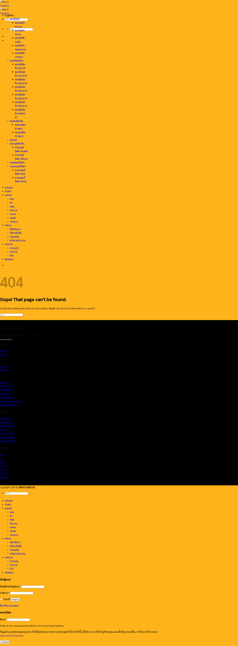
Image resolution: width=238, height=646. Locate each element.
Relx (12, 206)
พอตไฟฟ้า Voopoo (20, 55)
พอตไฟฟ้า (15, 19)
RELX (3, 462)
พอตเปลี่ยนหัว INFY (20, 126)
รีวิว (12, 255)
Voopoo (14, 221)
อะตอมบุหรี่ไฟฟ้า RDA (20, 172)
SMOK (3, 469)
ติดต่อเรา (9, 259)
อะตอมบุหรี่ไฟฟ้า (18, 166)
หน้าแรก (9, 187)
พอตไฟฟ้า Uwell (20, 39)
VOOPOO (4, 477)
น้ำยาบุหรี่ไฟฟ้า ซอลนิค (21, 149)
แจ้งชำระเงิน (6, 386)
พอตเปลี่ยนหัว (16, 121)
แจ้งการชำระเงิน (18, 240)
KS (11, 203)
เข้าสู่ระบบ (15, 599)
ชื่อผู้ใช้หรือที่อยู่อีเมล (10, 586)
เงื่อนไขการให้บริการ (9, 405)
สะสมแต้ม (14, 237)
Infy (12, 199)
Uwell (13, 218)
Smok (13, 214)
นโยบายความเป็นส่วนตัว (11, 401)
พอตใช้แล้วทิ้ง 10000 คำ (20, 113)
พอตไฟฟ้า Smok (20, 32)
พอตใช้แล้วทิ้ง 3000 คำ (21, 81)
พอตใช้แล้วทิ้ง (16, 61)
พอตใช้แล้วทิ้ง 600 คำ (20, 66)
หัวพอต (13, 140)
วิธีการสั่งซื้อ (16, 233)
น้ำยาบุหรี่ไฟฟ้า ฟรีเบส (21, 157)
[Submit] (6, 23)
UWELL (4, 473)
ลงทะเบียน (4, 642)
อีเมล (3, 619)
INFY (2, 454)
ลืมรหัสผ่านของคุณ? (9, 605)
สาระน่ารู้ (14, 248)
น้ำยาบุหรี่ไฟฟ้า (17, 144)
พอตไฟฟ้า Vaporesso (20, 47)
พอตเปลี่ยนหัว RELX (20, 134)
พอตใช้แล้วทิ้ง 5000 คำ (21, 89)
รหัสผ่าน (5, 593)
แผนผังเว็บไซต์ (7, 397)
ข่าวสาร (13, 252)
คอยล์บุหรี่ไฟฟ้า (17, 162)
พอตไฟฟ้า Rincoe (20, 24)
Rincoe (13, 210)
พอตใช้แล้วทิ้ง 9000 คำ (21, 104)
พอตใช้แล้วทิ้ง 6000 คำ (21, 96)
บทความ (9, 244)
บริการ (8, 225)
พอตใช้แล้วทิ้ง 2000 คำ (21, 74)
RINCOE (4, 465)
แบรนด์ (8, 195)
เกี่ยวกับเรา (15, 229)
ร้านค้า (8, 191)
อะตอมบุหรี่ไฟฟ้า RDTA (21, 179)
